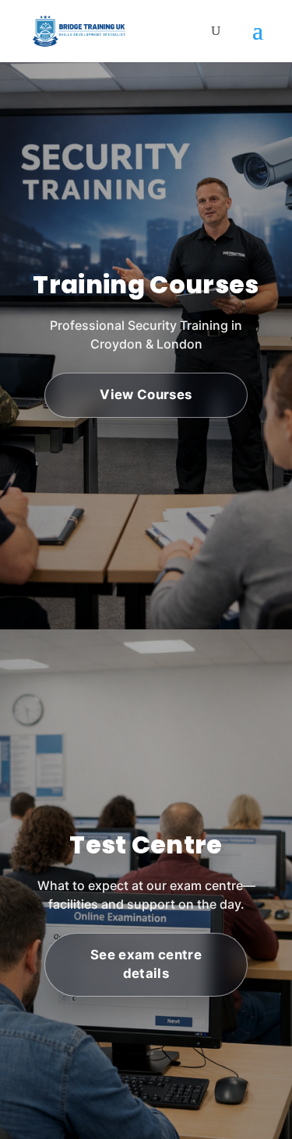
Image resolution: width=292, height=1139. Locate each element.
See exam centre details (146, 964)
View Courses (146, 394)
